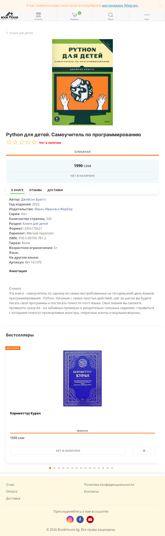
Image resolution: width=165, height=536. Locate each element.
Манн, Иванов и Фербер (54, 209)
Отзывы (35, 190)
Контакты (91, 491)
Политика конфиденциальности (109, 484)
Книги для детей (35, 223)
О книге (17, 190)
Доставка (55, 190)
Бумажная (82, 152)
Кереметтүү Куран (25, 413)
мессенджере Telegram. (120, 5)
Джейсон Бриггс (33, 199)
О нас (10, 484)
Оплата (11, 491)
